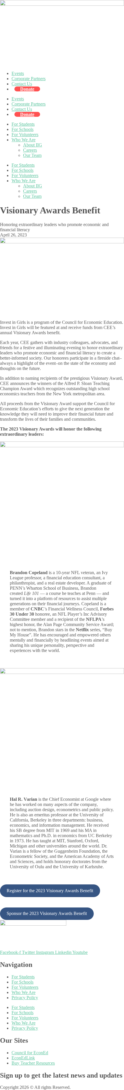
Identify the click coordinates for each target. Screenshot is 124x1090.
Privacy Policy (25, 997)
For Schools (22, 129)
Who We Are (23, 139)
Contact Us (22, 83)
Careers (30, 150)
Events (18, 73)
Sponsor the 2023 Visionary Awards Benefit (47, 913)
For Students (23, 124)
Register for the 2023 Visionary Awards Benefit (50, 890)
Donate (27, 89)
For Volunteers (25, 134)
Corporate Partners (29, 78)
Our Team (32, 155)
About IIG (32, 144)
